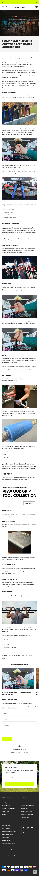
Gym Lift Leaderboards (8, 843)
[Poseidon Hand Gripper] (19, 188)
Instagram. (15, 77)
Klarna (4, 814)
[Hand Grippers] (19, 113)
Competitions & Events (27, 805)
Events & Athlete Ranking (9, 831)
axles (22, 568)
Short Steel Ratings (7, 849)
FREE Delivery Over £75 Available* (19, 752)
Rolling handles (21, 570)
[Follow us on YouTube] (32, 828)
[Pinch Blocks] (19, 542)
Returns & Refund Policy (8, 808)
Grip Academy (6, 828)
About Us (23, 800)
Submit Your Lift (6, 840)
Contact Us (5, 800)
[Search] (7, 7)
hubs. (6, 526)
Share (3, 658)
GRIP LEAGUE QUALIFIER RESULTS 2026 (19, 2)
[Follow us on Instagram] (28, 828)
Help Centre (5, 811)
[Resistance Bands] (19, 267)
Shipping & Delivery (7, 803)
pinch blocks (33, 524)
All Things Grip (6, 825)
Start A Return (6, 805)
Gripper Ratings (6, 846)
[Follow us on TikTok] (23, 832)
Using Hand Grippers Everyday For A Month (16, 693)
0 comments (28, 655)
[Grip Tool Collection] (19, 494)
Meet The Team (25, 803)
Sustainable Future (26, 811)
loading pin (23, 514)
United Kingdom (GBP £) (9, 855)
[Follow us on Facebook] (23, 828)
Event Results (5, 837)
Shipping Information (27, 814)
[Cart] (36, 7)
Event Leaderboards (7, 834)
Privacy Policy (25, 808)
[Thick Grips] (19, 396)
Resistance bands (27, 228)
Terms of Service (12, 708)
